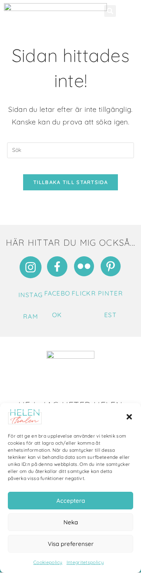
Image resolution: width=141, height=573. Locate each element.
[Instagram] (31, 267)
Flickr (84, 293)
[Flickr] (84, 266)
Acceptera (70, 500)
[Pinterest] (111, 266)
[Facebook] (57, 266)
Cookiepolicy (48, 562)
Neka (70, 522)
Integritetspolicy (85, 562)
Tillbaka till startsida (70, 182)
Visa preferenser (71, 543)
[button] (129, 417)
